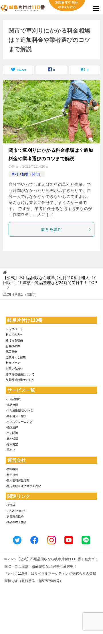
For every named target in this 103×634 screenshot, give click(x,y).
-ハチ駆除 (12, 432)
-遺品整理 (12, 404)
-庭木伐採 (12, 438)
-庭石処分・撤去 (16, 416)
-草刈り (10, 449)
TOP (50, 280)
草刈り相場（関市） (26, 174)
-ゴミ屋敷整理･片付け (20, 410)
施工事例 (11, 351)
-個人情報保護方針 (17, 480)
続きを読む (51, 229)
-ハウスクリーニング (19, 421)
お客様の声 (13, 346)
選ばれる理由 (14, 340)
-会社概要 (12, 469)
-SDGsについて (16, 510)
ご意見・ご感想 (16, 357)
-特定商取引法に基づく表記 (23, 486)
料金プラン (13, 362)
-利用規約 (12, 474)
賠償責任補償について (20, 374)
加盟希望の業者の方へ (20, 379)
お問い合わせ (14, 368)
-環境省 (10, 505)
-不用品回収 (13, 399)
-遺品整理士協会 (16, 522)
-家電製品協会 (15, 516)
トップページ (14, 329)
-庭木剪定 (12, 444)
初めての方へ (14, 334)
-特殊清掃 (12, 427)
